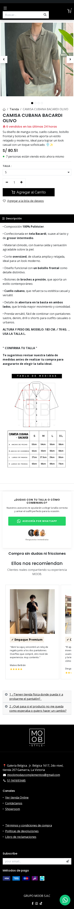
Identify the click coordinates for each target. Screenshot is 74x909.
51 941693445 (16, 781)
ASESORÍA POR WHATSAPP (39, 521)
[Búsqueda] (45, 14)
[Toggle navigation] (5, 7)
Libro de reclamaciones (20, 837)
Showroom (12, 809)
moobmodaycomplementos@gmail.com (33, 775)
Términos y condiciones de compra (28, 825)
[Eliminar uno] (6, 182)
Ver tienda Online (17, 797)
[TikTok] (41, 903)
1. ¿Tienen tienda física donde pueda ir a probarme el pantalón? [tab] (36, 696)
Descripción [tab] (13, 218)
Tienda (14, 109)
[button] (3, 59)
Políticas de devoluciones (22, 831)
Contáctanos (13, 803)
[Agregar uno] (21, 182)
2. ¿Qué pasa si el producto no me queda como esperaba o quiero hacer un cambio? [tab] (37, 708)
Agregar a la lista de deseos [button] (25, 201)
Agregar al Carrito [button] (31, 192)
